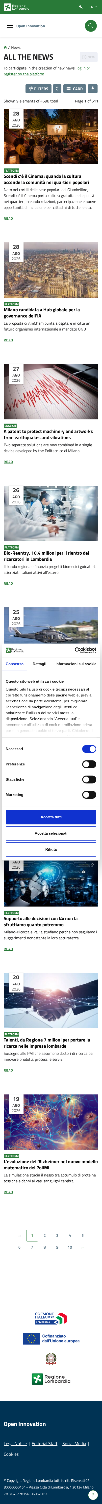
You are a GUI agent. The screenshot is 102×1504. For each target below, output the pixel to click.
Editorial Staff (44, 1443)
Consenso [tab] (15, 664)
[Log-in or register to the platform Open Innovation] (81, 7)
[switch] (89, 764)
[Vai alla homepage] (5, 47)
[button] (38, 88)
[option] (51, 173)
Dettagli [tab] (39, 664)
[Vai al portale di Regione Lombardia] (16, 7)
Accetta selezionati (51, 833)
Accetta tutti (51, 817)
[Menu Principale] (10, 26)
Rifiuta (51, 849)
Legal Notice (15, 1443)
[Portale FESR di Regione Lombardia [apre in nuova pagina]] (51, 1318)
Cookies (11, 1454)
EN (91, 6)
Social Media (74, 1443)
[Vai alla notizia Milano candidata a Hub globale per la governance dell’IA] (51, 270)
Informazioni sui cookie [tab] (75, 664)
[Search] (91, 26)
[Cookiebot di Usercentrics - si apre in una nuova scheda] (74, 650)
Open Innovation (30, 26)
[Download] (93, 88)
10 (70, 1247)
